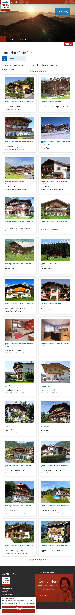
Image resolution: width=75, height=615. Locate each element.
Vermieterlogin (65, 2)
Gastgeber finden (18, 39)
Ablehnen (19, 609)
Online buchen (63, 11)
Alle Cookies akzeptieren (18, 607)
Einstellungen (19, 612)
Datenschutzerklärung (12, 605)
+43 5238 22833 (16, 594)
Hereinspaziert (44, 595)
